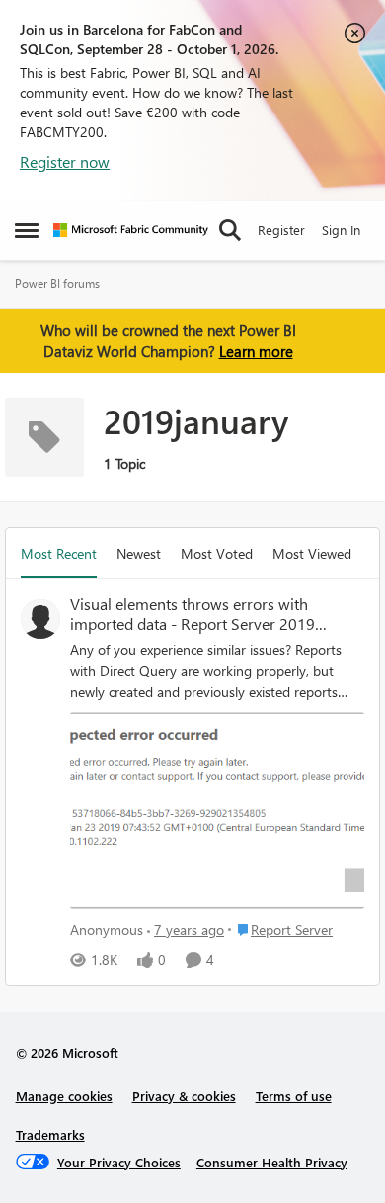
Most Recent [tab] (59, 553)
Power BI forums (57, 283)
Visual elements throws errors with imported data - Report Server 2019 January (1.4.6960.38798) (192, 615)
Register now (65, 161)
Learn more (256, 351)
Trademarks (50, 1134)
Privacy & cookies (184, 1096)
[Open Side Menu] (26, 230)
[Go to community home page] (130, 230)
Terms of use (294, 1096)
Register (281, 229)
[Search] (230, 230)
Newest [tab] (138, 553)
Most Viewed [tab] (311, 553)
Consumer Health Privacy (271, 1162)
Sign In (341, 229)
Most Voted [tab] (217, 553)
